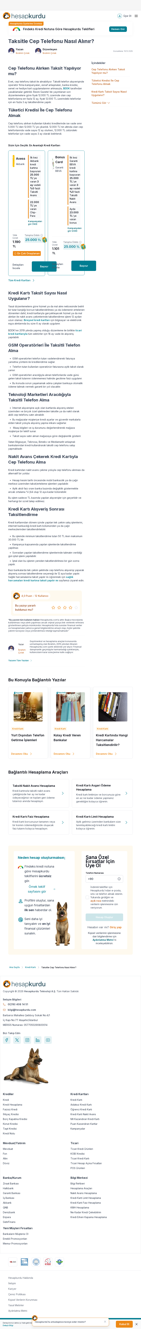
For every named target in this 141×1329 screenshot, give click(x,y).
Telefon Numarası (95, 873)
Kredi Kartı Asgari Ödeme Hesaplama (93, 787)
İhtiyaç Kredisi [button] (11, 1114)
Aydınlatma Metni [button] (17, 1310)
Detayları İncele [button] (18, 266)
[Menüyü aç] (136, 16)
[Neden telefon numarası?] (119, 879)
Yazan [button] (19, 49)
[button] (24, 15)
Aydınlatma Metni (103, 939)
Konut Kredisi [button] (10, 1124)
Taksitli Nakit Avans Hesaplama (34, 785)
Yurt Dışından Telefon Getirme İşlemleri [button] (27, 737)
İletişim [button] (12, 1283)
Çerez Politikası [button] (17, 1294)
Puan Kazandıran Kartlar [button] (83, 1124)
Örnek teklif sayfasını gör (37, 889)
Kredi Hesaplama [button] (12, 1104)
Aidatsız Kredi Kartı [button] (81, 1104)
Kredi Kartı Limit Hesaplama (95, 816)
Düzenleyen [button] (50, 49)
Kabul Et (124, 1324)
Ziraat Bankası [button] (11, 1183)
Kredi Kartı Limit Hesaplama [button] (85, 1198)
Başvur (44, 266)
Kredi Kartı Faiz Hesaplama (31, 816)
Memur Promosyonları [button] (15, 1243)
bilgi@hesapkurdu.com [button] (22, 1009)
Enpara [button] (7, 1217)
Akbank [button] (7, 1202)
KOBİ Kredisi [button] (77, 1153)
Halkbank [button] (8, 1188)
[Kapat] (105, 1321)
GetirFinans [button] (9, 1222)
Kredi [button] (6, 1100)
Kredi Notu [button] (9, 1133)
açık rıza (95, 900)
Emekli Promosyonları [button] (15, 1238)
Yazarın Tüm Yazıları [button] (18, 660)
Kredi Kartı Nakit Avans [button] (83, 1114)
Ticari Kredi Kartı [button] (79, 1158)
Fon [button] (5, 1153)
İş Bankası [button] (8, 1198)
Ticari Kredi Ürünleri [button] (81, 1149)
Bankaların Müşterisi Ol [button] (15, 1234)
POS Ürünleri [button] (77, 1168)
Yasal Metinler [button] (16, 1305)
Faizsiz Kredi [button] (10, 1109)
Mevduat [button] (8, 1149)
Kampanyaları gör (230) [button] (74, 229)
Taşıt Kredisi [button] (10, 1128)
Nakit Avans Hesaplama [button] (83, 1193)
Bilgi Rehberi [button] (77, 1183)
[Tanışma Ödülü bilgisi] (41, 235)
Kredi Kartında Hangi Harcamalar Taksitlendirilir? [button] (112, 740)
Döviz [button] (6, 1163)
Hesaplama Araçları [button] (81, 1188)
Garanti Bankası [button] (11, 1193)
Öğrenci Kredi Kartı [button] (81, 1109)
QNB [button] (5, 1207)
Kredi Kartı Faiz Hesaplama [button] (85, 1202)
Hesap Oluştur (104, 917)
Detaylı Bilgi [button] (8, 1325)
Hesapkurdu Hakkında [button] (20, 1277)
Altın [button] (5, 1158)
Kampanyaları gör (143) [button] (34, 222)
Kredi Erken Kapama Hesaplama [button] (88, 1217)
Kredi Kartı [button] (76, 1100)
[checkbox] (87, 897)
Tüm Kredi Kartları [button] (19, 280)
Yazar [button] (21, 644)
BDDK (66, 88)
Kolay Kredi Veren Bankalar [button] (67, 737)
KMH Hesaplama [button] (79, 1207)
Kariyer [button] (12, 1288)
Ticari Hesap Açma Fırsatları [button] (86, 1163)
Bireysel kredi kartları (37, 320)
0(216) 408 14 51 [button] (18, 1004)
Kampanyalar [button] (77, 1128)
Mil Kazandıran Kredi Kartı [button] (84, 1119)
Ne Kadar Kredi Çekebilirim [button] (85, 1212)
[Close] (136, 1324)
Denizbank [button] (9, 1212)
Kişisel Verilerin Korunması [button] (22, 1299)
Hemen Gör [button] (118, 29)
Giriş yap (116, 927)
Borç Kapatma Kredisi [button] (15, 1119)
